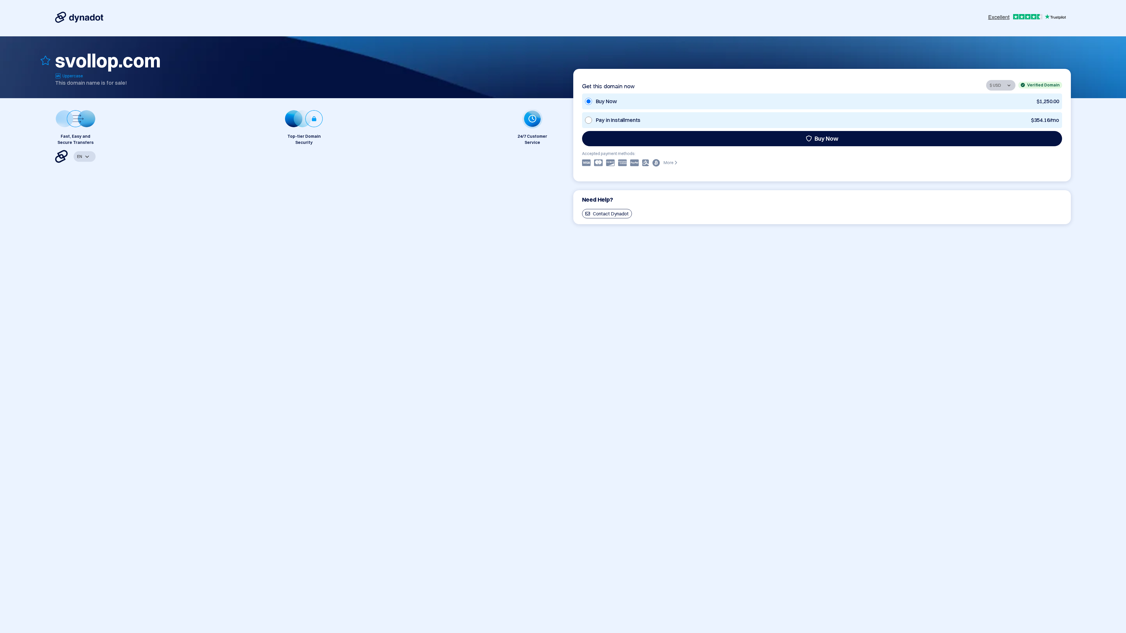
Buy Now (826, 138)
